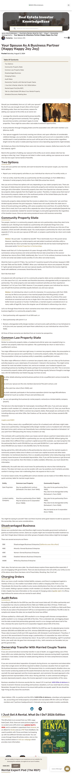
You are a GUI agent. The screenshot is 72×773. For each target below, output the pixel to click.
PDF (23, 730)
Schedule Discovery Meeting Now (16, 94)
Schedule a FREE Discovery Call (2, 386)
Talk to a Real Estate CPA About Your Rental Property (22, 91)
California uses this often (49, 544)
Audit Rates (9, 79)
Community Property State (13, 67)
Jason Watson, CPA (19, 38)
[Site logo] (36, 5)
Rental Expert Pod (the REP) (14, 88)
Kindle (13, 730)
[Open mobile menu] (69, 5)
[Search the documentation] (15, 28)
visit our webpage (24, 739)
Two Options (9, 64)
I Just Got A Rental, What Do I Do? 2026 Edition (20, 85)
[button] (67, 38)
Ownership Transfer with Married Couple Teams (20, 82)
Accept (15, 766)
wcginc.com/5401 (7, 420)
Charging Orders (10, 76)
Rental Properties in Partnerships (29, 246)
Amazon (33, 727)
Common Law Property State (14, 70)
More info (6, 766)
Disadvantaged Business (13, 73)
